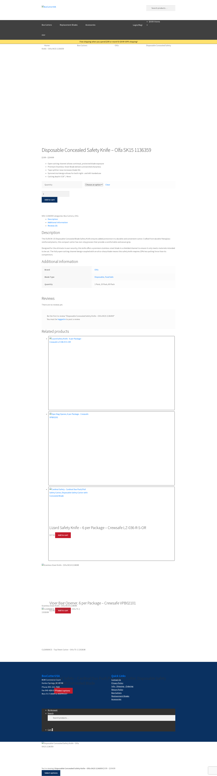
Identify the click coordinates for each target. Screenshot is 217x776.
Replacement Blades (69, 25)
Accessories (90, 25)
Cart (50, 729)
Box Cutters (47, 25)
